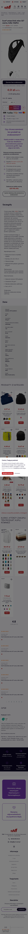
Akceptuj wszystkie (8, 473)
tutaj (3, 470)
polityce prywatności (7, 468)
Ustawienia (17, 473)
